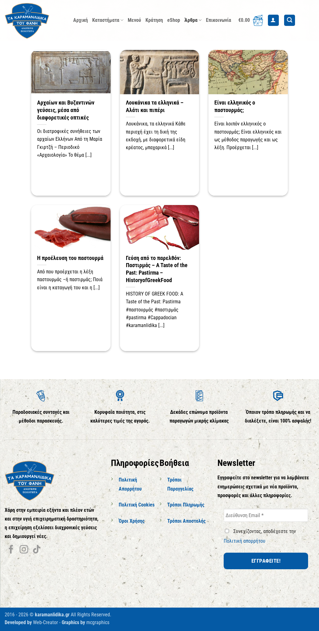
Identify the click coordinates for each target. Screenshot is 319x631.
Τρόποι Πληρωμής (185, 505)
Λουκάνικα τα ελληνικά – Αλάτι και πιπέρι (154, 106)
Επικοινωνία (218, 20)
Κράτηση (154, 20)
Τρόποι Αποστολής (186, 521)
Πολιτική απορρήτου (244, 541)
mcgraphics (97, 622)
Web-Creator (45, 622)
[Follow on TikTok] (36, 550)
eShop (173, 20)
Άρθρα (191, 20)
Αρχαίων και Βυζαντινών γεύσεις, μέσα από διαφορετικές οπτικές (65, 109)
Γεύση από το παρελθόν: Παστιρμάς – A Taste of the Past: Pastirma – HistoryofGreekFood (157, 269)
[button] (250, 20)
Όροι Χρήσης (132, 521)
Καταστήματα (105, 20)
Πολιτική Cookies (137, 505)
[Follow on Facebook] (11, 550)
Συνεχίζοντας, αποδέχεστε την (260, 536)
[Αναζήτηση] (289, 20)
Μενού (134, 20)
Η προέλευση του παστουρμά (70, 258)
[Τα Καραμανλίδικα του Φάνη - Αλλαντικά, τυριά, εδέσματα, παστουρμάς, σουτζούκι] (34, 20)
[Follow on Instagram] (24, 550)
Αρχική (80, 20)
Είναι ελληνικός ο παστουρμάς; (234, 106)
